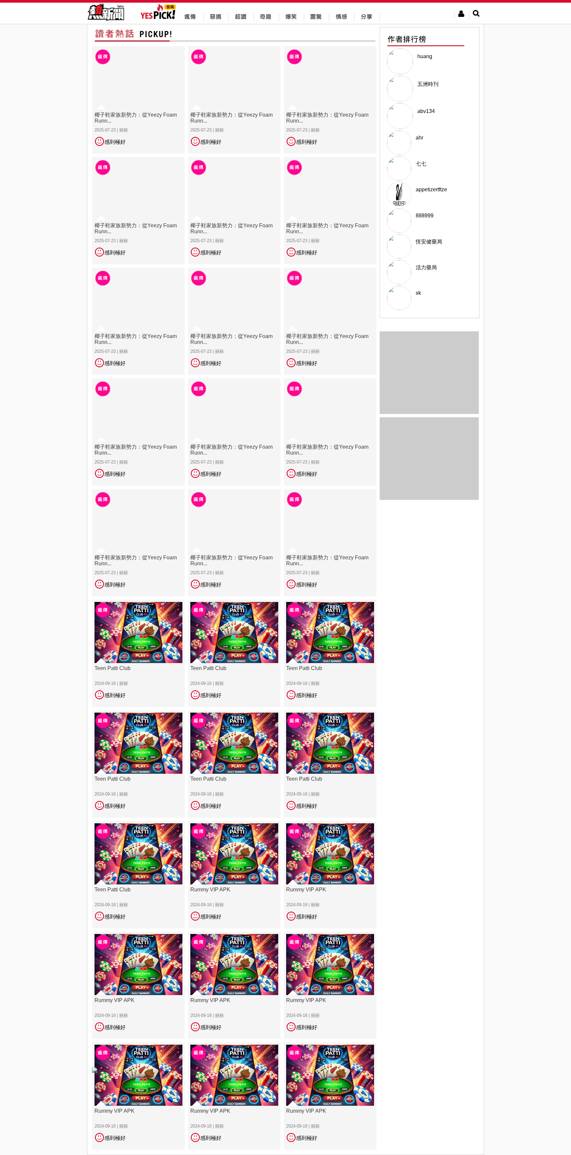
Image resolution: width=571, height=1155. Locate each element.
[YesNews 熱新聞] (105, 21)
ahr (419, 137)
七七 (421, 164)
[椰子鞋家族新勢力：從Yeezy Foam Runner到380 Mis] (138, 99)
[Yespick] (160, 18)
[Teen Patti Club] (138, 653)
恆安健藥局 (429, 241)
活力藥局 (426, 267)
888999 (425, 215)
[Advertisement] (429, 458)
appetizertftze (431, 189)
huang (424, 56)
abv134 (426, 111)
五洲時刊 (427, 84)
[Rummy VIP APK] (234, 874)
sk (418, 293)
